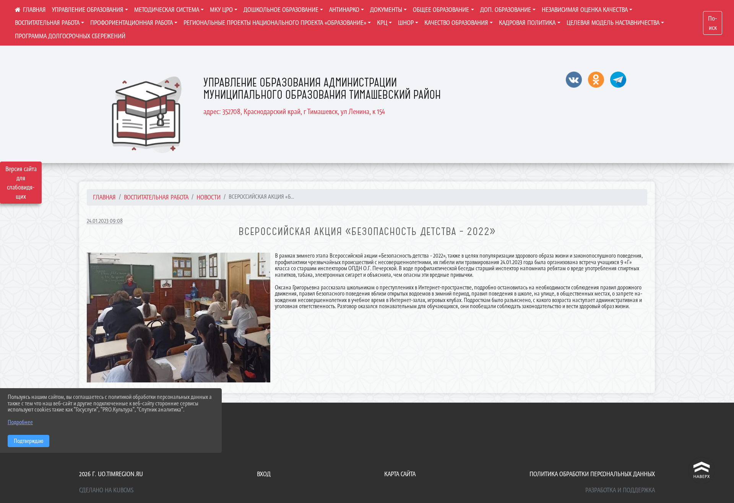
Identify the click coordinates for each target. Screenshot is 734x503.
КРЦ (382, 22)
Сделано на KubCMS (106, 490)
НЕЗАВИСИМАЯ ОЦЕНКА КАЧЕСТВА (585, 9)
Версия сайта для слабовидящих (21, 183)
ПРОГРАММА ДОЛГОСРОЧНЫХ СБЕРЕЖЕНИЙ (70, 36)
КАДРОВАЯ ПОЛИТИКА (527, 22)
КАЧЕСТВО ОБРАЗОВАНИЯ (456, 22)
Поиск (712, 23)
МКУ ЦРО (221, 9)
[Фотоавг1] (178, 317)
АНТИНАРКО (344, 9)
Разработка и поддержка (620, 490)
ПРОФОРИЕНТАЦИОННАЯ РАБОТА (131, 22)
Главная (104, 197)
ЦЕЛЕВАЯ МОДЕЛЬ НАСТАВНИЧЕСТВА (613, 22)
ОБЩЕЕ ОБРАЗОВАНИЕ (441, 9)
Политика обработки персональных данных (592, 474)
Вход (264, 474)
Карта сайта (400, 474)
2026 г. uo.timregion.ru (111, 474)
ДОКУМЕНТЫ (386, 9)
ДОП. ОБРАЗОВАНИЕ (505, 9)
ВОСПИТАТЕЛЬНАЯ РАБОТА (47, 22)
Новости (208, 197)
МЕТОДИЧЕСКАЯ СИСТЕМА (166, 9)
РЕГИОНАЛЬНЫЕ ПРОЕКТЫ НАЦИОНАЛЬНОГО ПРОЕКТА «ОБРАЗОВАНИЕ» (275, 22)
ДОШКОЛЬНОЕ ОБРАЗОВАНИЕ (281, 9)
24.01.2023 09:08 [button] (105, 220)
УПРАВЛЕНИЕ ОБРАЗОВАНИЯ (87, 9)
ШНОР (406, 22)
